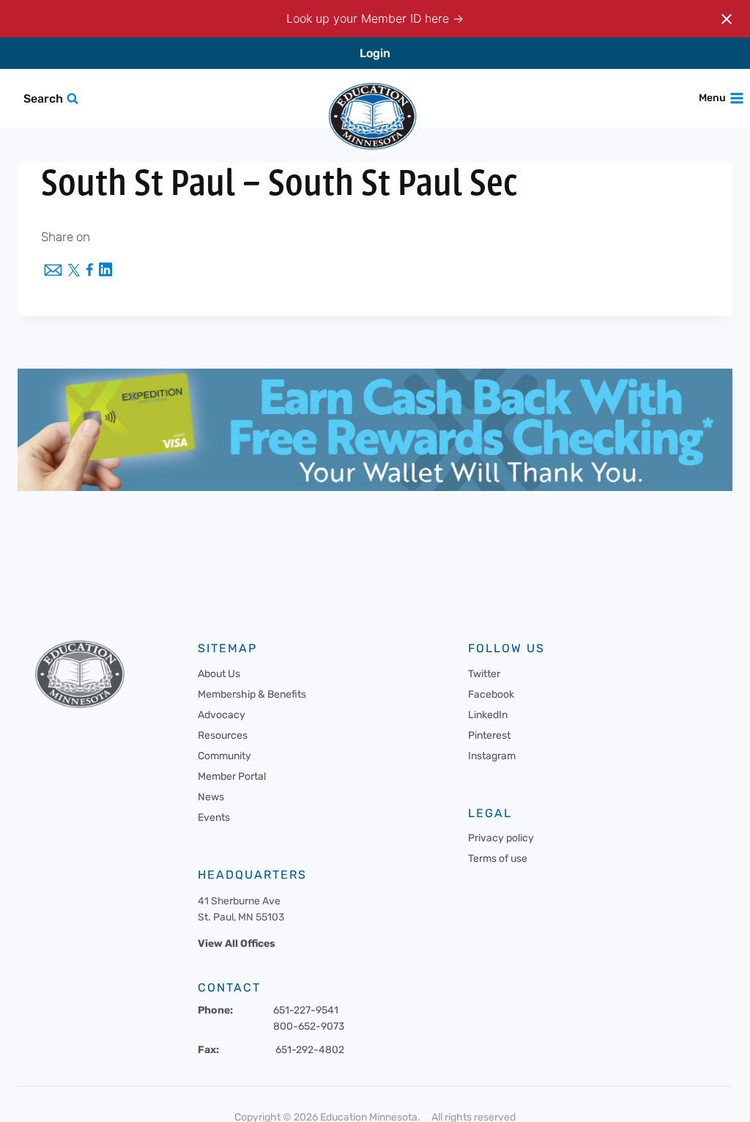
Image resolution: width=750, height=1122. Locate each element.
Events (214, 817)
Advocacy (221, 715)
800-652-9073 (308, 1026)
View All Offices (236, 943)
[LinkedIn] (105, 270)
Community (224, 756)
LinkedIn (488, 715)
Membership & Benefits (252, 694)
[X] (74, 271)
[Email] (53, 271)
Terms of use (497, 858)
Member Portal (232, 776)
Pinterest (489, 735)
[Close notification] (726, 19)
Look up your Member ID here (369, 18)
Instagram (492, 756)
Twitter (484, 674)
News (211, 797)
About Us (219, 674)
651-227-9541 (305, 1010)
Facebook (491, 694)
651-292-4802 (309, 1049)
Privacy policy (501, 838)
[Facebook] (89, 270)
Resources (223, 735)
